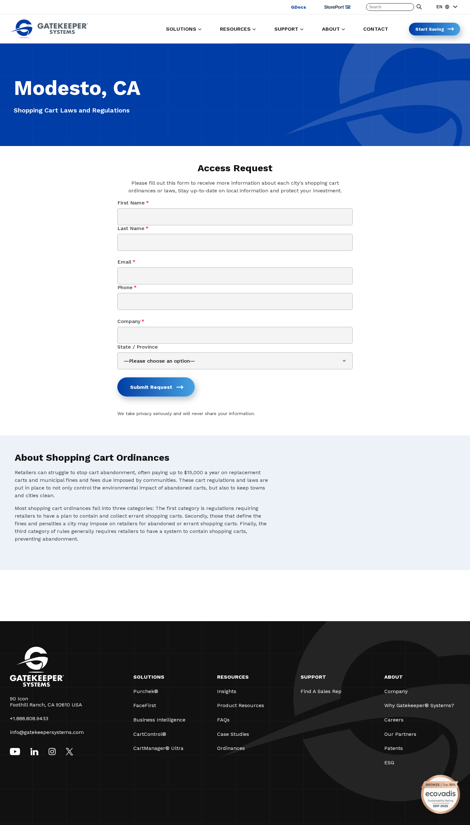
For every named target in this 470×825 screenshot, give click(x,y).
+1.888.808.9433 (29, 718)
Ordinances (231, 748)
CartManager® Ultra (158, 748)
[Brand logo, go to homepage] (49, 36)
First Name (133, 203)
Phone (127, 287)
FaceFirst (144, 705)
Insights (226, 691)
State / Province (137, 347)
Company (131, 321)
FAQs (223, 720)
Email (126, 262)
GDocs (298, 7)
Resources (233, 677)
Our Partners (400, 734)
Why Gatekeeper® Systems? (419, 705)
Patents (393, 748)
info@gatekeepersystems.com (47, 732)
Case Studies (233, 734)
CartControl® (149, 734)
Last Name (133, 228)
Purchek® (145, 691)
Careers (393, 720)
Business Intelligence (159, 720)
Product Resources (240, 705)
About (393, 677)
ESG (389, 762)
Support (313, 677)
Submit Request (151, 387)
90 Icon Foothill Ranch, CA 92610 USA (46, 702)
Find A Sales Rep (321, 691)
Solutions (148, 677)
